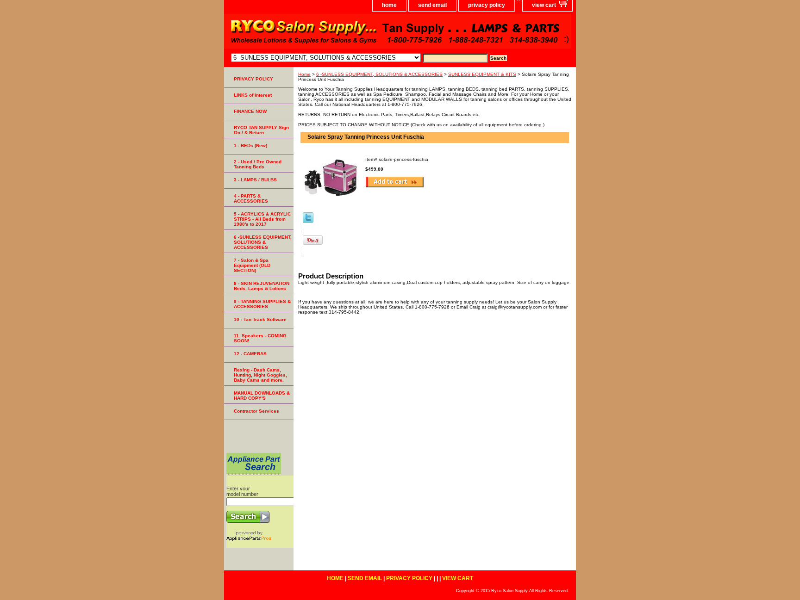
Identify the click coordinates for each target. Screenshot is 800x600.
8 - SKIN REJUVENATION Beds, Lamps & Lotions (261, 286)
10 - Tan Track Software (260, 319)
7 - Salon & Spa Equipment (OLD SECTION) (252, 265)
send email (432, 5)
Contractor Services (256, 411)
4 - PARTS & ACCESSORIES (251, 198)
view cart (544, 5)
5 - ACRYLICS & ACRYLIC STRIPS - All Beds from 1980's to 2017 (262, 219)
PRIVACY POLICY (253, 78)
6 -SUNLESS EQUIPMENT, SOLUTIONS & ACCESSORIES (379, 74)
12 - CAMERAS (250, 353)
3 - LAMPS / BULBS (255, 179)
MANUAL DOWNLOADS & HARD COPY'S (262, 395)
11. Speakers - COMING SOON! (260, 338)
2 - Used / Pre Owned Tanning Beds (257, 164)
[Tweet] (308, 221)
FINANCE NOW (250, 111)
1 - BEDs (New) (250, 145)
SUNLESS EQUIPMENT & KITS (482, 74)
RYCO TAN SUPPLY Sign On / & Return (261, 130)
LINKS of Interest (253, 95)
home (389, 5)
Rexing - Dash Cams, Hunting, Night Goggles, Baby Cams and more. (260, 375)
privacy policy (486, 5)
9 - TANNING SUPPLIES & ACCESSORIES (262, 304)
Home (304, 74)
